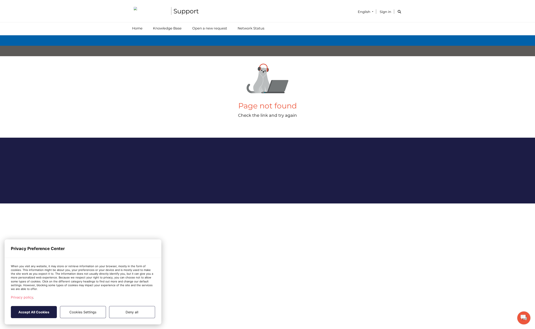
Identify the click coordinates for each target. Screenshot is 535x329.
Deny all (132, 312)
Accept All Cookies (33, 312)
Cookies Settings (82, 312)
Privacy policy (22, 297)
